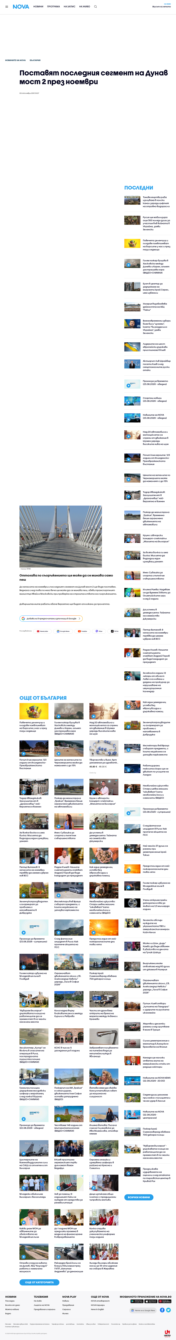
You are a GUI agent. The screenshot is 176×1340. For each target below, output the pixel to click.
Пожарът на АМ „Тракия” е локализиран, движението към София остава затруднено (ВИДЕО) (68, 1093)
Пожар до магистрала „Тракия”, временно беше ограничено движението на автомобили (68, 802)
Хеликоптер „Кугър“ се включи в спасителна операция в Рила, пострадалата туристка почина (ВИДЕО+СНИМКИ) (32, 1054)
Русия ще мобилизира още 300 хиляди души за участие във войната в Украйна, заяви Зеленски (156, 223)
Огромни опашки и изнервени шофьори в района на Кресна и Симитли (101, 1163)
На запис (69, 6)
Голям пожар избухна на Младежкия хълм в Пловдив (33, 976)
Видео (8, 1313)
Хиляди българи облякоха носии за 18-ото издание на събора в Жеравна (103, 1266)
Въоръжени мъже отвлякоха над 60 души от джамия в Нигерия (156, 966)
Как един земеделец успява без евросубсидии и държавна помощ (100, 871)
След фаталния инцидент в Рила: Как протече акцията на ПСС (66, 942)
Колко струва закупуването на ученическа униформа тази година (102, 1232)
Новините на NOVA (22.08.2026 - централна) (153, 1114)
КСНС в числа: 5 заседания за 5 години (67, 1049)
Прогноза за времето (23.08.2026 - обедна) (155, 382)
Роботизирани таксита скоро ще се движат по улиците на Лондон (156, 770)
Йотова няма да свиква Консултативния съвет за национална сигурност (103, 1092)
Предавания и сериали (44, 1309)
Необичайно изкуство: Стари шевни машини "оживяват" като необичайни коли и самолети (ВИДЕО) (102, 907)
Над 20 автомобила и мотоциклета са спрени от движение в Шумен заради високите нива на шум (103, 728)
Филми (65, 1313)
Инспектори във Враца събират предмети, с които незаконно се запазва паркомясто (67, 905)
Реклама (8, 1324)
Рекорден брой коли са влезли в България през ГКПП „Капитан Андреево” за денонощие (68, 1267)
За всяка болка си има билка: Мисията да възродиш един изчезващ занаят (33, 836)
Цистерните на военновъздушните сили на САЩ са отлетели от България (33, 1163)
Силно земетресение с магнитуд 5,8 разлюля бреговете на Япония (156, 1043)
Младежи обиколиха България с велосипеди (32, 1195)
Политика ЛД (115, 1324)
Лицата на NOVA (41, 1305)
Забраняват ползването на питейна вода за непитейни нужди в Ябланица (103, 1051)
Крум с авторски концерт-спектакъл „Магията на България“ (102, 801)
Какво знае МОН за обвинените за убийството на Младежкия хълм (30, 1232)
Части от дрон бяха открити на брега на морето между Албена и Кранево (103, 1014)
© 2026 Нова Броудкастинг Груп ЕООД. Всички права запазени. (26, 1333)
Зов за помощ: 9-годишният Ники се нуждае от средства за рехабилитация (68, 1198)
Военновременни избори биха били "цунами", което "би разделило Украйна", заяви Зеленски (157, 326)
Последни (9, 1301)
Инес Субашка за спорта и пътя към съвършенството (65, 835)
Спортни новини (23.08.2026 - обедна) (155, 399)
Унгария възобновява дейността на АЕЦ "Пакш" (155, 306)
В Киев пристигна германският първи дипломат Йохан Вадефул (65, 1163)
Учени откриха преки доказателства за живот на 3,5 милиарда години (156, 904)
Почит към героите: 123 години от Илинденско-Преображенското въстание (32, 764)
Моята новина (12, 1309)
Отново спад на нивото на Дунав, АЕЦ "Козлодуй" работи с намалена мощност (33, 1267)
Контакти (80, 1324)
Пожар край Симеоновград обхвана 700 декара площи (103, 976)
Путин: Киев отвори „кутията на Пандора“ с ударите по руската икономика (156, 1008)
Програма (53, 6)
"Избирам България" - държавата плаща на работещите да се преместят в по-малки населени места (32, 1016)
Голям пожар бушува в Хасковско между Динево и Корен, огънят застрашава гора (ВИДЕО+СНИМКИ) (67, 728)
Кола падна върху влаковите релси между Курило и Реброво (68, 1013)
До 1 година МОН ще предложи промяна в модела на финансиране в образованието (68, 1232)
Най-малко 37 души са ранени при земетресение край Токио (155, 850)
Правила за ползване (129, 1324)
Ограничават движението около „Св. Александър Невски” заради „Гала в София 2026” (67, 979)
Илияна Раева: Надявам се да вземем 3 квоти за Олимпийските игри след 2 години (156, 594)
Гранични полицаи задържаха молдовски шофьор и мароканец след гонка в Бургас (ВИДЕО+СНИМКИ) (32, 1093)
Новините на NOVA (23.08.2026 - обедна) (155, 416)
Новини (38, 6)
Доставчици (70, 1324)
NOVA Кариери (98, 1305)
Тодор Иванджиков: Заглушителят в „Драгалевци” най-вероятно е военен (30, 802)
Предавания (68, 1305)
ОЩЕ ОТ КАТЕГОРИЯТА (39, 1282)
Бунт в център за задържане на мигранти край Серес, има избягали (156, 288)
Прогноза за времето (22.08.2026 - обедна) (32, 1126)
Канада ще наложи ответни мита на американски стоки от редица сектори (156, 1062)
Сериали (66, 1309)
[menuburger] (7, 6)
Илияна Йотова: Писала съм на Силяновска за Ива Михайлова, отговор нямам (103, 1129)
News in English (97, 1309)
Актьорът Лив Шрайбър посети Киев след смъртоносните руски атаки (157, 365)
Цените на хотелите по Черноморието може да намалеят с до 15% (68, 763)
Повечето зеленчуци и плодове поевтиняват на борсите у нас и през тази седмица (33, 726)
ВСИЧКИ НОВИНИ (139, 1197)
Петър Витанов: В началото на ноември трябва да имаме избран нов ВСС (33, 871)
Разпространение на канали (39, 1324)
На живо (84, 6)
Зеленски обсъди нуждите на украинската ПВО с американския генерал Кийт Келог (156, 926)
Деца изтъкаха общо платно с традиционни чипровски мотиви (102, 1197)
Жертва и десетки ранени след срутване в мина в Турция (156, 1026)
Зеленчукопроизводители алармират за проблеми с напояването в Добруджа (33, 907)
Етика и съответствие (147, 1324)
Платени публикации (12, 1326)
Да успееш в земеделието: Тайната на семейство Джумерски (103, 836)
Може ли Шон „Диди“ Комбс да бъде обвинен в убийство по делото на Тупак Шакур (156, 948)
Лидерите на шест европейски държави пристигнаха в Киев (155, 347)
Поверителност (103, 1324)
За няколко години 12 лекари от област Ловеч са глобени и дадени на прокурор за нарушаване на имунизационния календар (156, 682)
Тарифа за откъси (58, 1324)
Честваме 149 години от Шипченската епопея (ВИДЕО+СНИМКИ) (68, 1128)
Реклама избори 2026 (20, 1324)
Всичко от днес (12, 1305)
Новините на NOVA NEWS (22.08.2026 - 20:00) (157, 1079)
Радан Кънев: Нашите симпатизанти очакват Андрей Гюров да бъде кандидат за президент (68, 871)
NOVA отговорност (100, 1301)
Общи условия (90, 1324)
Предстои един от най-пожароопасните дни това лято (103, 941)
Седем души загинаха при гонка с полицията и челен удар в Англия (156, 1097)
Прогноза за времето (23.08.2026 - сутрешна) (33, 940)
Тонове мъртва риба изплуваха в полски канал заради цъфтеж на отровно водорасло (156, 202)
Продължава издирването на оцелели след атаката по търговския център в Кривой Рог (156, 1175)
